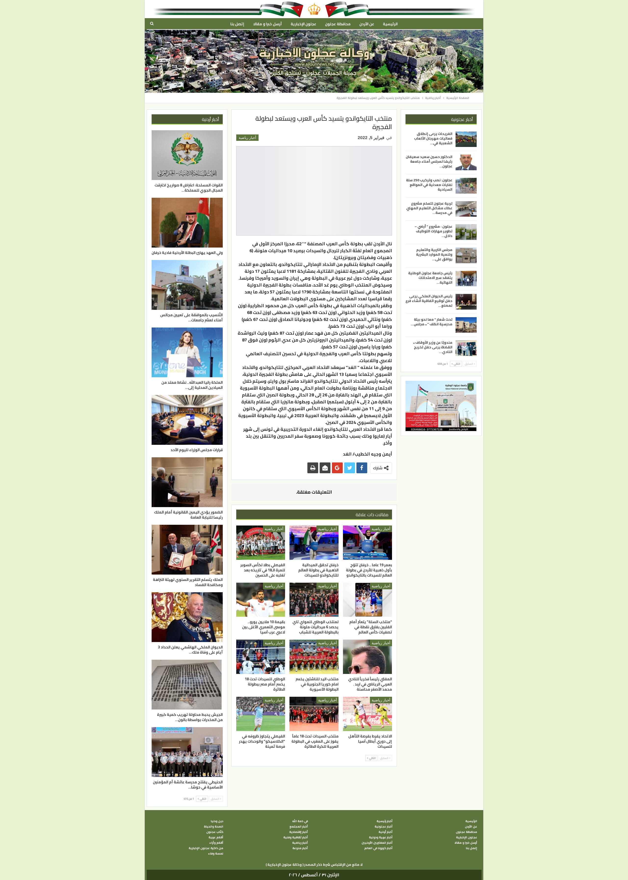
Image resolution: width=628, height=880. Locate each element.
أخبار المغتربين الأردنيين (377, 842)
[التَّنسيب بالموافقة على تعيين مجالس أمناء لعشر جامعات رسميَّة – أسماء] (187, 285)
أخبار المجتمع (298, 826)
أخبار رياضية (247, 138)
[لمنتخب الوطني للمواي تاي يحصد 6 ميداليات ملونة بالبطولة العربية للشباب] (314, 600)
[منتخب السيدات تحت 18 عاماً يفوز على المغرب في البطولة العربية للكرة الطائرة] (314, 714)
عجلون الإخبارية (303, 23)
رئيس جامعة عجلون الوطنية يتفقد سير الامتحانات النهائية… (430, 277)
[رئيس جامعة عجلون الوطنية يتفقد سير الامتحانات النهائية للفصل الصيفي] (466, 278)
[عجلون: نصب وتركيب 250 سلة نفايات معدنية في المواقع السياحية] (466, 186)
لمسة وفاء (215, 853)
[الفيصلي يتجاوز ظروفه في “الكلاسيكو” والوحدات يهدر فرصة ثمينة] (260, 714)
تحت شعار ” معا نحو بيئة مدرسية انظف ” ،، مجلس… (431, 321)
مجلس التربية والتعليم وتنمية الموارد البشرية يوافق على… (434, 254)
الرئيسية (390, 23)
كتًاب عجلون (214, 831)
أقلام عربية (216, 837)
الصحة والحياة (213, 826)
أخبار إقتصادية (298, 831)
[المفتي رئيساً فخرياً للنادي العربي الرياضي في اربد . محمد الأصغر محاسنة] (367, 657)
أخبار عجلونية (383, 826)
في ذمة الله (300, 821)
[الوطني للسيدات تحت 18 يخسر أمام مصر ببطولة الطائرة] (260, 657)
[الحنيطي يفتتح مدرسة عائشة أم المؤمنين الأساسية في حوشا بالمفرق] (187, 752)
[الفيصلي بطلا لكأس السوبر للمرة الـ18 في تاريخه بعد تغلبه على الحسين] (260, 542)
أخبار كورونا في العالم (378, 848)
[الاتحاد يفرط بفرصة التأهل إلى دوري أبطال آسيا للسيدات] (367, 714)
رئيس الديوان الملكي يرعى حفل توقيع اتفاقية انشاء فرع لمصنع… (429, 301)
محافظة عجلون (337, 23)
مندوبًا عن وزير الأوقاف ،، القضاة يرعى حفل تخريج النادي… (432, 347)
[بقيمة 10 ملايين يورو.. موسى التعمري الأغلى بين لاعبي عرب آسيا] (260, 600)
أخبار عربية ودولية (380, 837)
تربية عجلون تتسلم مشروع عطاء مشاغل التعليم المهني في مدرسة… (429, 208)
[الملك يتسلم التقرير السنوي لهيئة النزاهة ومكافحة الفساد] (187, 550)
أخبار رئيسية (384, 821)
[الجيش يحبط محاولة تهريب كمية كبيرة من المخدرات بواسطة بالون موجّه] (187, 684)
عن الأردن (366, 23)
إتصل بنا (237, 23)
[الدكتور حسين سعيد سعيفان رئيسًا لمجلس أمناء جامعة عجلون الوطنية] (466, 162)
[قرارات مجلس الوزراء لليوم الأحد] (187, 420)
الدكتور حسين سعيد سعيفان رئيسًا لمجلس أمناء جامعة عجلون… (429, 161)
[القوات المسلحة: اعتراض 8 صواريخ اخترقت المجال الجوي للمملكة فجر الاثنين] (187, 155)
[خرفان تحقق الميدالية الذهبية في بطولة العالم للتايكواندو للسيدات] (314, 542)
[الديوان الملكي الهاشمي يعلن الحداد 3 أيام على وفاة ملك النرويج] (187, 617)
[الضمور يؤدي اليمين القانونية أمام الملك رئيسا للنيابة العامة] (187, 482)
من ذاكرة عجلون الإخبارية (206, 848)
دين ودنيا (217, 821)
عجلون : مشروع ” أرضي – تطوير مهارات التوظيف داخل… (433, 231)
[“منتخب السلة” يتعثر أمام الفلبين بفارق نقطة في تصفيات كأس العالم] (367, 600)
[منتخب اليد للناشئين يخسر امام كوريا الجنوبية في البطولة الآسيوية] (314, 657)
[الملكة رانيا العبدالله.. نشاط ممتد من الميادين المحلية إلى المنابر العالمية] (187, 352)
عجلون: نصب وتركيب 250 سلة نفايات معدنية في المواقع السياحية (429, 185)
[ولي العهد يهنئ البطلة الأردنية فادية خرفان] (187, 223)
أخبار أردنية (385, 831)
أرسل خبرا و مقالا (267, 23)
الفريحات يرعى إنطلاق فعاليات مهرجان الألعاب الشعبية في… (433, 138)
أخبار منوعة (300, 848)
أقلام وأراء (216, 842)
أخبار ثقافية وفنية (295, 837)
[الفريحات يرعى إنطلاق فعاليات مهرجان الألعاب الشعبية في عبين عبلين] (466, 139)
